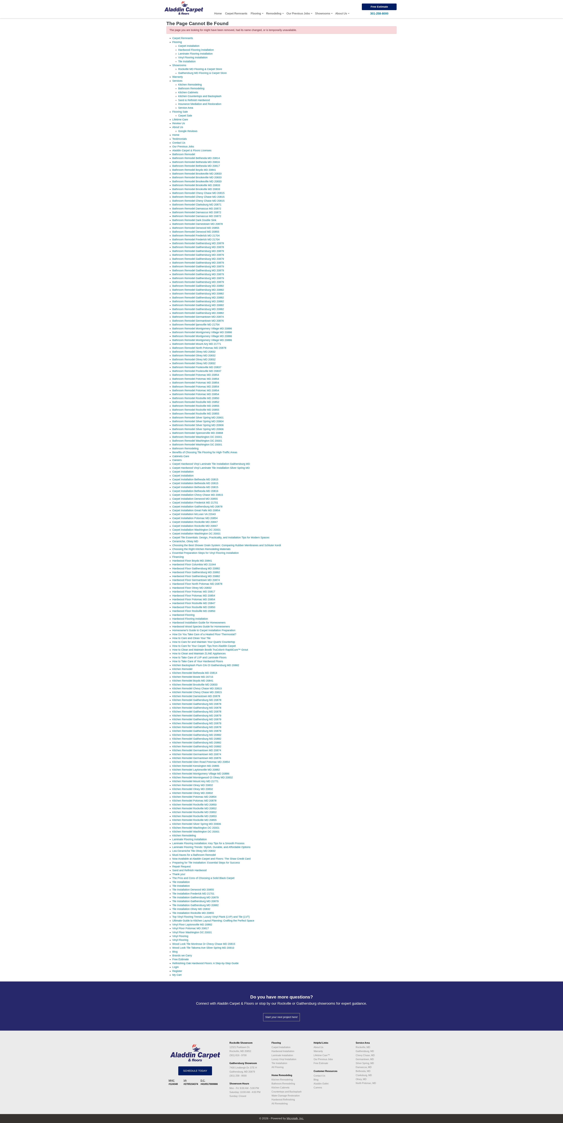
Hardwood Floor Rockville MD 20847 (193, 603)
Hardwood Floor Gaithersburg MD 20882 (196, 568)
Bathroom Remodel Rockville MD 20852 (195, 402)
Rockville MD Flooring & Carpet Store (200, 69)
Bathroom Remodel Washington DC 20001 (197, 436)
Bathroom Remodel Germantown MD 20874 (198, 316)
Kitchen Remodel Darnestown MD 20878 (196, 696)
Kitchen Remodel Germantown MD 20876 (196, 758)
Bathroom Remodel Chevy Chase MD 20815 (198, 193)
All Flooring (278, 1067)
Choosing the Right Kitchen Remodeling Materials (201, 549)
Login (175, 967)
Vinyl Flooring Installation (192, 57)
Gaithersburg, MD (365, 1051)
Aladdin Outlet (321, 1083)
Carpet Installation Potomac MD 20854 (195, 518)
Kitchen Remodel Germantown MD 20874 (196, 750)
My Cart (177, 974)
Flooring (256, 13)
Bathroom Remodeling (191, 88)
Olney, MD (361, 1079)
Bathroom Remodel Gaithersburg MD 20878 (198, 243)
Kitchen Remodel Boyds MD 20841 (192, 680)
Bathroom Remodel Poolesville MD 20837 (196, 367)
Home (218, 13)
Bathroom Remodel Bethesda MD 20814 (196, 158)
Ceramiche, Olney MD (185, 541)
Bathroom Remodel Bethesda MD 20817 (196, 165)
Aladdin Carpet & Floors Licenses (191, 150)
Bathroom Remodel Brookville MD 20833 (196, 185)
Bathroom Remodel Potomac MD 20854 (195, 374)
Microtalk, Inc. (295, 1118)
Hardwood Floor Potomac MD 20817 (193, 591)
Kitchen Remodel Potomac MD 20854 (194, 796)
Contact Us (178, 142)
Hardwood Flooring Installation (196, 49)
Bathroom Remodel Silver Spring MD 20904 (198, 421)
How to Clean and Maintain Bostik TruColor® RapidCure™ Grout (210, 649)
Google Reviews (187, 131)
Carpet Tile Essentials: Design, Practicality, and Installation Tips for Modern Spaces (220, 537)
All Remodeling (280, 1103)
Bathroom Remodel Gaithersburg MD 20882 (198, 285)
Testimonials (179, 138)
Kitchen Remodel (182, 669)
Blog (175, 951)
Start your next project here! (281, 1017)
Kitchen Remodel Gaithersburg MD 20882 (196, 734)
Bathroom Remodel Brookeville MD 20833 (197, 173)
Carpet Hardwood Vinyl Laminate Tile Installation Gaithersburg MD (211, 463)
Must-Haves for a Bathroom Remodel (194, 854)
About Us (341, 13)
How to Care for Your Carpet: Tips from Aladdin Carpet (204, 645)
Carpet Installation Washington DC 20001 (196, 529)
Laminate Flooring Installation (195, 53)
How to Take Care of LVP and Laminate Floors (199, 657)
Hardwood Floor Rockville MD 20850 (193, 607)
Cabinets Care (180, 456)
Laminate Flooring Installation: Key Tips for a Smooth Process (208, 843)
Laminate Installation (282, 1055)
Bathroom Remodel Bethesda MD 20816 (196, 162)
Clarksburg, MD (364, 1075)
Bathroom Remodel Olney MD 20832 (194, 351)
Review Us (178, 123)
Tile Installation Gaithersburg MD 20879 (195, 897)
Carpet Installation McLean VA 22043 (194, 514)
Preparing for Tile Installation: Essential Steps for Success (206, 862)
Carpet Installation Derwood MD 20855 (195, 498)
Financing (178, 556)
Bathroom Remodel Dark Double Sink (194, 220)
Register (177, 971)
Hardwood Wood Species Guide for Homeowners (201, 626)
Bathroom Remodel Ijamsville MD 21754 (195, 324)
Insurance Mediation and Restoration (199, 104)
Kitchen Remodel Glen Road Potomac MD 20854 (201, 761)
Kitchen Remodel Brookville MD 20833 (194, 684)
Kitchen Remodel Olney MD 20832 (192, 785)
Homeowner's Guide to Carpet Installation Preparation (203, 630)
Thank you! (178, 874)
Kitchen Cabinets (188, 92)
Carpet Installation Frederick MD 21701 (195, 502)
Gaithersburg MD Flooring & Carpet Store (202, 73)
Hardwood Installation (283, 1051)
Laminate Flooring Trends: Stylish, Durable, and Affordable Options (211, 847)
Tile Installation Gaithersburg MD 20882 (195, 905)
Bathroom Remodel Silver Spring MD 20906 (198, 425)
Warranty (177, 76)
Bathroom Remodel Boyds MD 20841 (194, 169)
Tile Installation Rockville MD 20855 (193, 913)
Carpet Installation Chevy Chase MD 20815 (197, 494)
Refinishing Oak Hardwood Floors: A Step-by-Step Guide (205, 963)
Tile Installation (187, 61)
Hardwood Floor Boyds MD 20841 (192, 560)
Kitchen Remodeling (190, 84)
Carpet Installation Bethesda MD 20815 (195, 479)
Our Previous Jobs (298, 13)
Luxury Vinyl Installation (284, 1059)
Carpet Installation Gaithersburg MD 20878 (197, 506)
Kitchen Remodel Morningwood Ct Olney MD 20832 (202, 777)
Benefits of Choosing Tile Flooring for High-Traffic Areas (204, 452)
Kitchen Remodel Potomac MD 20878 (194, 800)
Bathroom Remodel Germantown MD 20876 (198, 320)
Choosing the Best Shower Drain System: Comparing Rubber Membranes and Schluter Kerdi (226, 545)
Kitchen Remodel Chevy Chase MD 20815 (197, 688)
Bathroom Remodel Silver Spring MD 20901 (198, 417)
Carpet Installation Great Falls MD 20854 (196, 510)
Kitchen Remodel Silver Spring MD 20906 (196, 823)
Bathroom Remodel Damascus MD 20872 (196, 208)
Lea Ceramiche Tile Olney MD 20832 (194, 850)
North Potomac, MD (366, 1083)
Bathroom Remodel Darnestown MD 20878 (197, 223)
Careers (177, 460)
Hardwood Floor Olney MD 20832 (192, 587)
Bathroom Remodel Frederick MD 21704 (196, 235)
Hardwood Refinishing (283, 1099)
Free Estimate (379, 6)
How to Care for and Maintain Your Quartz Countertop (203, 641)
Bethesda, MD (363, 1071)
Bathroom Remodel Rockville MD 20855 (195, 405)
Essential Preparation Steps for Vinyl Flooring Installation (205, 552)
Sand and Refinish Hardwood (189, 870)
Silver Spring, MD (365, 1063)
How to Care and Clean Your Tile (191, 638)
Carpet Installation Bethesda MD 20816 (195, 491)
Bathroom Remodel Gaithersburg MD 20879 (198, 251)
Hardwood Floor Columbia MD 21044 (194, 564)
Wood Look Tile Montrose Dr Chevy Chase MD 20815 (203, 943)
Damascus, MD (364, 1067)
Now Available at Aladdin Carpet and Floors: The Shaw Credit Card (211, 858)
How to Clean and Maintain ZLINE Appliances (199, 653)
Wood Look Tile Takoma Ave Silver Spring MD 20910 (203, 947)
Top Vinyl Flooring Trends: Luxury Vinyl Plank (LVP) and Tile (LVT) (211, 916)
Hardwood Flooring (183, 614)
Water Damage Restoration (286, 1095)
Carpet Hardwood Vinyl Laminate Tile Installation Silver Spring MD (211, 467)
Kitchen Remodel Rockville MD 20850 (194, 804)
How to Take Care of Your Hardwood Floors (197, 661)
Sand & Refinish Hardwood (194, 100)
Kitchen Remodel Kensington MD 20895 (195, 765)
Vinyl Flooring (180, 936)
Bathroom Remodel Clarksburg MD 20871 (196, 204)
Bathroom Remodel (183, 154)
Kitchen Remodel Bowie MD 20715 (192, 676)
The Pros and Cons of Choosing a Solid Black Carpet (203, 878)
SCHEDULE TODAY (195, 1070)
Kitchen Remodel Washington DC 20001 (195, 827)
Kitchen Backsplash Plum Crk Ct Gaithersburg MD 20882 (205, 665)
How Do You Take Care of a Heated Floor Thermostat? (204, 634)
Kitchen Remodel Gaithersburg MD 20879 (196, 715)
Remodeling (274, 13)
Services (177, 80)
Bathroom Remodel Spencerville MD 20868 (197, 432)
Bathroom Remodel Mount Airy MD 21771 (196, 343)
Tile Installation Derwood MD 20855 (193, 889)
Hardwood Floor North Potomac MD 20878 (197, 583)
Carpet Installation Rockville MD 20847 (195, 522)
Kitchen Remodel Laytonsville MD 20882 (196, 769)
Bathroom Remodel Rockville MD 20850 (195, 398)
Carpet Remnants (236, 13)
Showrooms (323, 13)
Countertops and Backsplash (287, 1091)
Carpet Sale (185, 115)
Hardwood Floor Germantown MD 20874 (196, 580)
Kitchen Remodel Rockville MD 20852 (194, 808)
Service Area (185, 107)
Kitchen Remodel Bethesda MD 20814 (194, 672)
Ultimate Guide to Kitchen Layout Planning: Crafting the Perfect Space (213, 920)
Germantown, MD (365, 1059)
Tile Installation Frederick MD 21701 (193, 893)
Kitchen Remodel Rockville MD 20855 (194, 820)
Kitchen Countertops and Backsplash (199, 96)
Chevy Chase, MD (365, 1055)
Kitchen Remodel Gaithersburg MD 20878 (196, 700)
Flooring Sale (180, 111)
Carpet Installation (188, 45)
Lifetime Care (180, 119)
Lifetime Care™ (322, 1055)
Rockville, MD (363, 1047)
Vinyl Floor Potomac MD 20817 (190, 928)
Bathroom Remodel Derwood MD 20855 (195, 227)
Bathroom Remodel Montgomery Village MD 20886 (202, 328)
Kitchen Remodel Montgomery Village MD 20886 (200, 773)
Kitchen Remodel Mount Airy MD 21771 (195, 781)
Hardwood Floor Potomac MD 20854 (193, 595)
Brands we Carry (182, 955)
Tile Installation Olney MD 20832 (191, 909)
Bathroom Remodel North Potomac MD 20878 (199, 347)
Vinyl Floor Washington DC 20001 (192, 932)
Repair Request (181, 866)
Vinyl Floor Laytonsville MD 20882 (192, 924)
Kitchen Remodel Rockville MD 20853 (194, 816)
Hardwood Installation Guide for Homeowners (198, 622)
